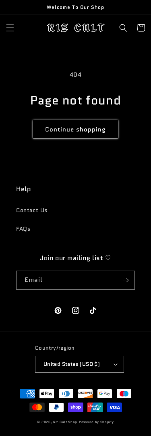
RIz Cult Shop (65, 421)
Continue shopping (75, 129)
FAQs (23, 229)
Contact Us (32, 210)
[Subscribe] (125, 280)
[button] (10, 28)
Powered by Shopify (96, 421)
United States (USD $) (71, 364)
